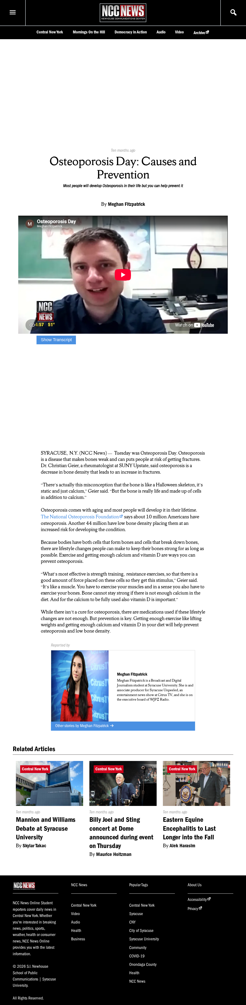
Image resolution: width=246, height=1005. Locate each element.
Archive (199, 32)
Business (78, 938)
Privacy (193, 908)
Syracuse (136, 913)
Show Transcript (56, 339)
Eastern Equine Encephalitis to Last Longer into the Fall (189, 828)
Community (138, 947)
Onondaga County (143, 964)
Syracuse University (144, 938)
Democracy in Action (131, 32)
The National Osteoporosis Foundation (80, 517)
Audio (161, 32)
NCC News (137, 981)
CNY (132, 922)
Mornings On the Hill (89, 32)
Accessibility (197, 899)
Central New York (50, 32)
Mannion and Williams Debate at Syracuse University (45, 828)
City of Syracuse (141, 930)
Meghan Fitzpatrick (95, 725)
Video (179, 32)
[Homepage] (123, 19)
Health (76, 930)
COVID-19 (137, 956)
